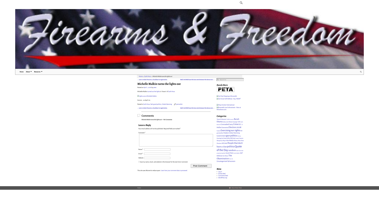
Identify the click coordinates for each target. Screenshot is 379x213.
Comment (141, 133)
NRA (226, 143)
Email (140, 154)
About (28, 72)
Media (231, 140)
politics (231, 146)
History (239, 136)
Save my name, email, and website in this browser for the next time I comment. (164, 162)
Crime (235, 124)
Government (221, 136)
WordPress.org (222, 177)
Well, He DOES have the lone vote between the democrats (197, 79)
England (218, 130)
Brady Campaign (233, 122)
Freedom (226, 133)
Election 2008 (235, 127)
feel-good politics (156, 104)
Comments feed (223, 175)
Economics (225, 127)
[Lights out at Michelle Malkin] (147, 96)
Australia (232, 119)
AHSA (228, 119)
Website (140, 158)
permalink (179, 104)
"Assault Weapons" (222, 119)
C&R (239, 122)
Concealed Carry (227, 124)
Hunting (219, 138)
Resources (37, 72)
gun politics (231, 135)
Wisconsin (231, 161)
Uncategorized (222, 161)
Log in (220, 171)
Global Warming (167, 104)
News (239, 140)
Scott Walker (237, 153)
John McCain (231, 138)
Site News (225, 156)
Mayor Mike (226, 140)
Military (236, 140)
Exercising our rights (230, 130)
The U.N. (231, 158)
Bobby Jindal (226, 121)
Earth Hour (147, 76)
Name (140, 149)
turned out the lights (153, 91)
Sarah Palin (229, 153)
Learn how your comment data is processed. (174, 170)
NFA (223, 143)
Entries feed (221, 173)
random (232, 150)
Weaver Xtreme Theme (236, 188)
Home (22, 72)
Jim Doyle (224, 138)
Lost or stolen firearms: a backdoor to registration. (152, 79)
